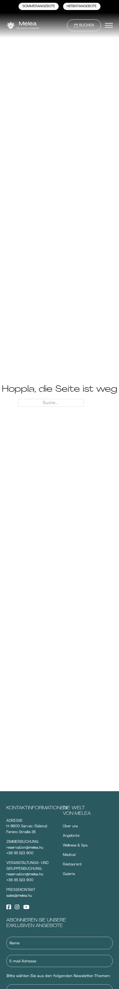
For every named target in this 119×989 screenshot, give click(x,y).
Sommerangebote (38, 6)
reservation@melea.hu (24, 847)
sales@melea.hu (19, 895)
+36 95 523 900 (19, 853)
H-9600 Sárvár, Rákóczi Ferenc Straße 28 (26, 829)
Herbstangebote (82, 6)
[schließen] (109, 25)
